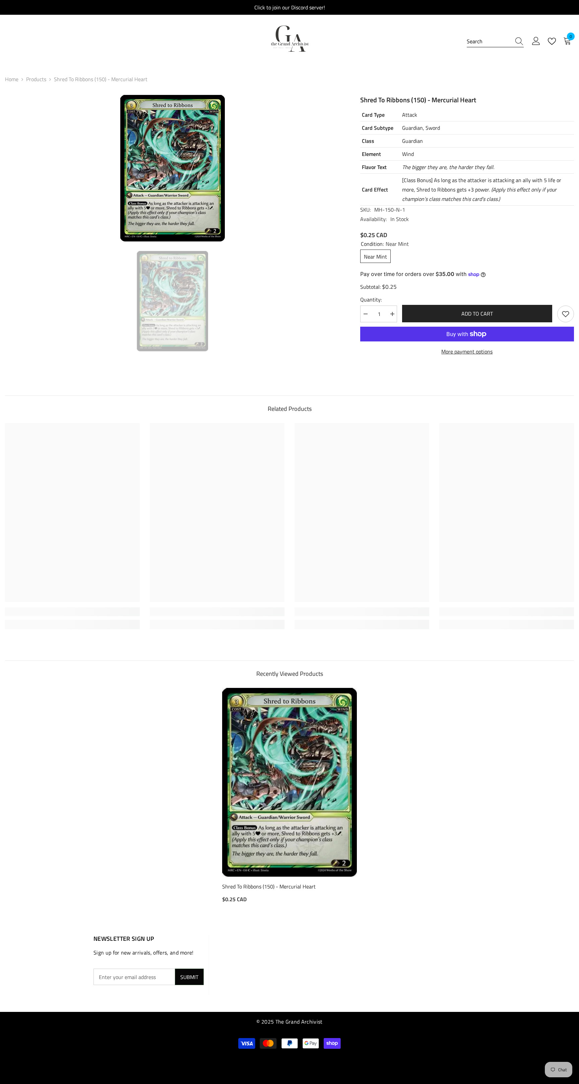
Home (11, 79)
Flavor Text (374, 167)
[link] (72, 611)
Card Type (373, 115)
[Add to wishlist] (565, 314)
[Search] (495, 41)
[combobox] (489, 41)
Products (36, 79)
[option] (172, 168)
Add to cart (477, 314)
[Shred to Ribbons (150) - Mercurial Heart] (289, 782)
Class (368, 141)
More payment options (467, 351)
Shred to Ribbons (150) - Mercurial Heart (269, 886)
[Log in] (536, 41)
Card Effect (375, 189)
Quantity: (371, 299)
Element (371, 154)
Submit (189, 977)
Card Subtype (377, 128)
